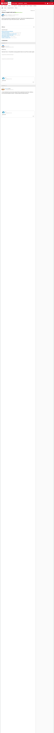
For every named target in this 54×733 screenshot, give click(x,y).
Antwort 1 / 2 (4, 43)
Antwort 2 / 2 (4, 85)
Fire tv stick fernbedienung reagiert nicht (9, 33)
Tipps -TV (19, 33)
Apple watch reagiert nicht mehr (7, 35)
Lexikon (25, 3)
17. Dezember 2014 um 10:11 (9, 89)
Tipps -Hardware (17, 35)
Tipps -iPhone (12, 36)
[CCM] (4, 3)
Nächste (32, 10)
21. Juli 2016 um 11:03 (11, 15)
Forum (9, 3)
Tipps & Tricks (14, 3)
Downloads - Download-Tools (15, 32)
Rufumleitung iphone (5, 36)
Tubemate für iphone (5, 32)
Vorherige (4, 10)
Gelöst (17, 12)
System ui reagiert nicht (6, 37)
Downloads (20, 3)
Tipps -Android (14, 37)
